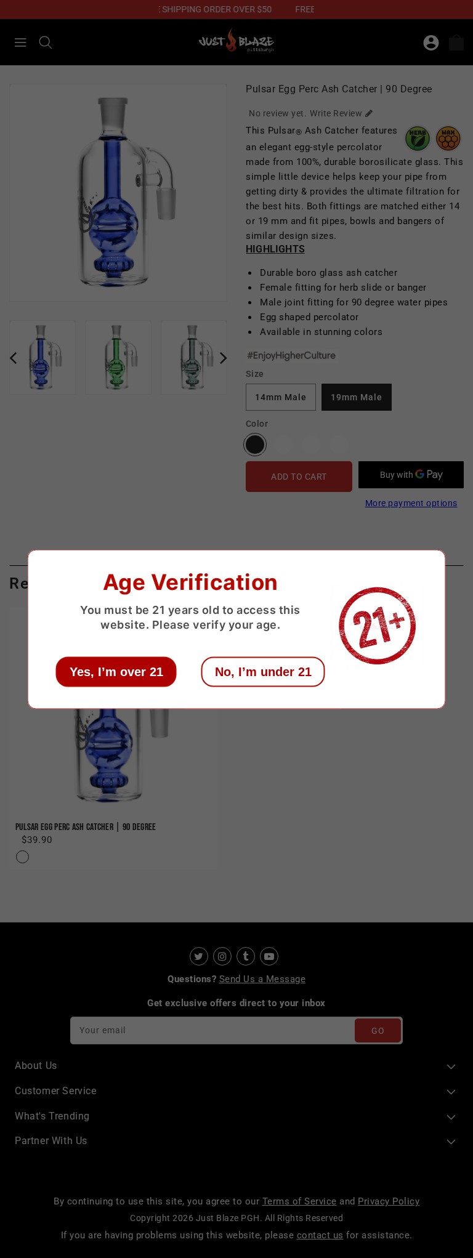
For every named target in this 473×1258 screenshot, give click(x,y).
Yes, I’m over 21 (116, 671)
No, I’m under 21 (263, 671)
